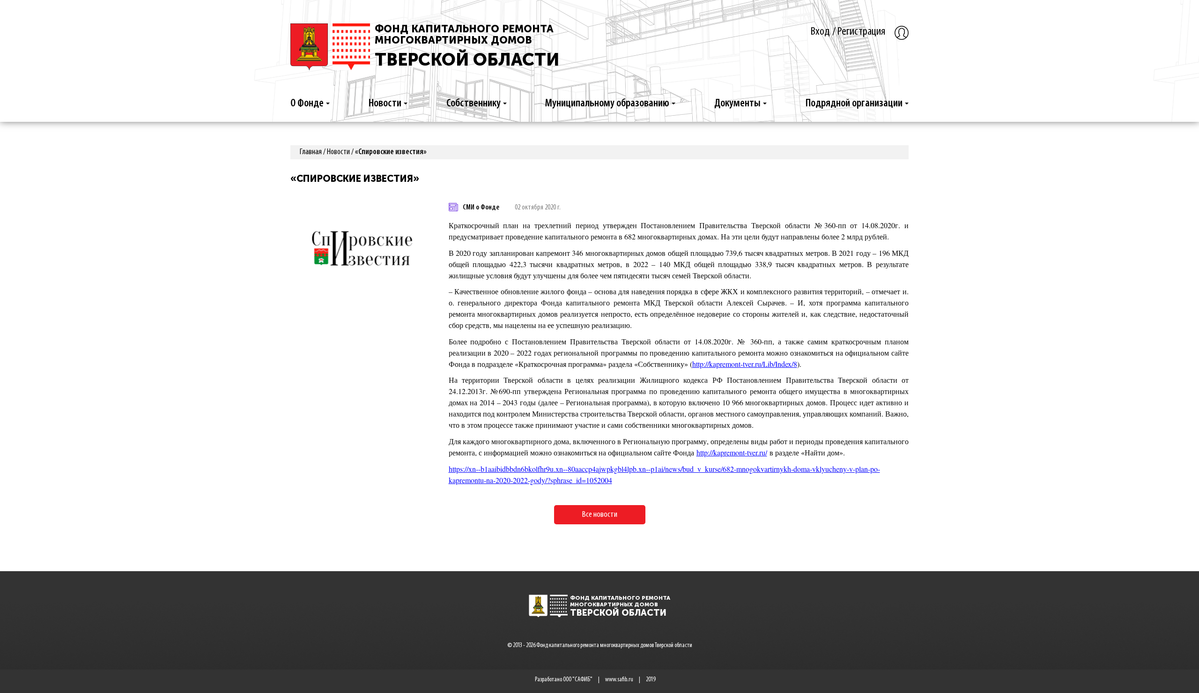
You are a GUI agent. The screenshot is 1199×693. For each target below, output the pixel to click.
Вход (820, 31)
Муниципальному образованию (607, 103)
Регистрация (861, 31)
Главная (311, 152)
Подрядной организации (854, 103)
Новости (385, 103)
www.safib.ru (619, 679)
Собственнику (473, 103)
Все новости (599, 514)
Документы (737, 103)
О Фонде (307, 103)
